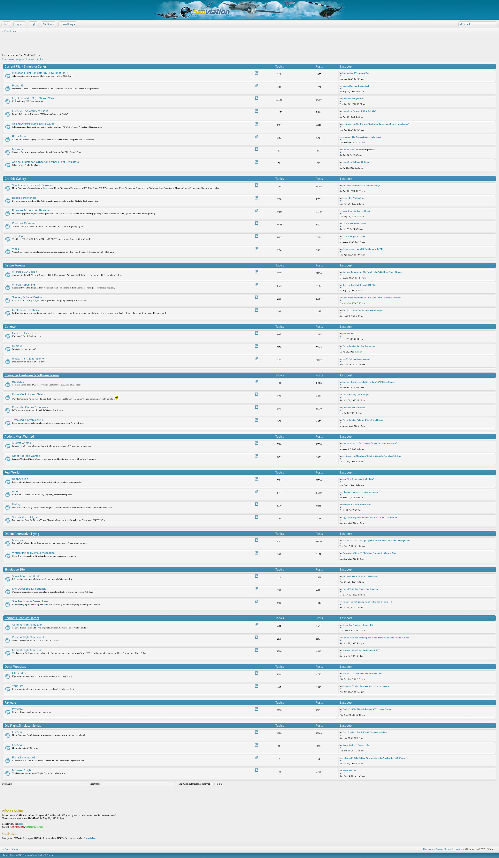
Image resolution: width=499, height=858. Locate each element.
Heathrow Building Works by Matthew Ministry (378, 456)
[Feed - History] (256, 504)
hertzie (345, 198)
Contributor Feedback (25, 310)
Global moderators (34, 826)
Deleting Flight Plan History (370, 420)
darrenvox (347, 249)
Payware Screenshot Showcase (31, 210)
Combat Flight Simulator (27, 624)
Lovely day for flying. (360, 211)
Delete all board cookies (448, 849)
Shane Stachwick (350, 745)
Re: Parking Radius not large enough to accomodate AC (382, 124)
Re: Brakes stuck (361, 86)
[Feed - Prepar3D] (256, 85)
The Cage (18, 236)
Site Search (48, 24)
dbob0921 (347, 310)
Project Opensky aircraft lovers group (370, 686)
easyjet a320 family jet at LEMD (367, 249)
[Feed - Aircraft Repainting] (256, 284)
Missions (17, 149)
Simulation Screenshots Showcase (33, 185)
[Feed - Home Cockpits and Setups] (256, 394)
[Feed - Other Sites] (256, 673)
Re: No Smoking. (357, 198)
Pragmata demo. (357, 236)
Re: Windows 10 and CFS (361, 625)
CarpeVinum (348, 553)
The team (428, 849)
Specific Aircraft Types (25, 517)
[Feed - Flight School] (256, 136)
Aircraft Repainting (23, 284)
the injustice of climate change (366, 185)
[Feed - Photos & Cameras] (256, 223)
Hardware (18, 381)
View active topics (34, 59)
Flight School (20, 136)
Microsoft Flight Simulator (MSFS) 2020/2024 (40, 72)
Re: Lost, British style (361, 504)
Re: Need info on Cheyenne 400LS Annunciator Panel (375, 297)
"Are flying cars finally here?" (361, 479)
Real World (11, 472)
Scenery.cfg (363, 745)
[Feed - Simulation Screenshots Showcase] (256, 185)
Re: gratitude (358, 98)
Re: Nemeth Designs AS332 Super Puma (372, 709)
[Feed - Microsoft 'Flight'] (256, 770)
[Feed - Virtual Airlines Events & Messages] (256, 552)
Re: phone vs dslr (358, 223)
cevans (345, 394)
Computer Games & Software (30, 407)
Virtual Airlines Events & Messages (33, 552)
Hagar (345, 625)
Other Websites (15, 666)
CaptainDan (347, 86)
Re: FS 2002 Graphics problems (372, 732)
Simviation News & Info (26, 576)
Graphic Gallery (15, 179)
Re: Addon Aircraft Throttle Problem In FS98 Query (380, 758)
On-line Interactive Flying (21, 534)
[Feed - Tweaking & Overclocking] (256, 420)
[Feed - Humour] (256, 346)
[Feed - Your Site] (256, 686)
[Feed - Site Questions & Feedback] (256, 588)
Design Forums (14, 265)
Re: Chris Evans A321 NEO (363, 285)
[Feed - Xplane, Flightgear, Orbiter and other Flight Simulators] (256, 162)
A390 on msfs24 (361, 73)
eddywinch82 (348, 758)
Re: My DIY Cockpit (359, 394)
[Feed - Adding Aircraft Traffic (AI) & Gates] (256, 123)
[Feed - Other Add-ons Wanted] (256, 455)
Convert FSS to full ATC (364, 111)
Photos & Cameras (23, 223)
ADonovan (347, 540)
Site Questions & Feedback (29, 588)
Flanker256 (347, 709)
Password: (95, 783)
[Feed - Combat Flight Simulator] (256, 624)
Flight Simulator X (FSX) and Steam (34, 98)
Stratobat (346, 272)
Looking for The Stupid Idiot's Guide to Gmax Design (376, 272)
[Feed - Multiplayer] (256, 540)
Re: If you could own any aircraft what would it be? (373, 517)
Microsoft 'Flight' (22, 770)
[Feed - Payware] (256, 709)
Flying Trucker (349, 346)
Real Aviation (20, 478)
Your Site (17, 685)
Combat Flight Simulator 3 (28, 650)
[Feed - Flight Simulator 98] (256, 757)
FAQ (6, 24)
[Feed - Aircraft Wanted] (256, 443)
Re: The (352, 770)
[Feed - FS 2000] (256, 745)
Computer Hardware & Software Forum (31, 375)
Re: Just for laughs (366, 346)
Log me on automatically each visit (195, 783)
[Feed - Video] (256, 248)
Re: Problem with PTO (369, 650)
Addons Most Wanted (19, 436)
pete (344, 333)
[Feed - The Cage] (256, 236)
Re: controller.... (359, 407)
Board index (11, 31)
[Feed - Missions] (256, 149)
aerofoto (346, 673)
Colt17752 (347, 359)
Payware (10, 702)
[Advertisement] (249, 43)
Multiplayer (19, 540)
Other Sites (19, 673)
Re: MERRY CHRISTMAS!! (365, 576)
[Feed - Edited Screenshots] (256, 197)
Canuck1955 (348, 149)
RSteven (346, 285)
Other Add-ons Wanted (26, 455)
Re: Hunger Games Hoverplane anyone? (378, 443)
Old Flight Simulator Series (22, 725)
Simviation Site (14, 569)
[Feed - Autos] (256, 491)
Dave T (345, 211)
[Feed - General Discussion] (256, 333)
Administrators (17, 826)
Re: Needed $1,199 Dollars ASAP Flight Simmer (372, 382)
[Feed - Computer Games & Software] (256, 407)
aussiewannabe (349, 124)
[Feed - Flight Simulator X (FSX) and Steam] (256, 98)
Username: (7, 783)
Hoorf (345, 770)
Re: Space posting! (361, 359)
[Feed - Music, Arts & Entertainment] (256, 358)
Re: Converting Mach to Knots (366, 137)
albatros (22, 823)
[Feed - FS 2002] (256, 732)
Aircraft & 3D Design (24, 271)
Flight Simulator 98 (23, 757)
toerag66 (346, 504)
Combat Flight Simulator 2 (28, 637)
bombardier (347, 73)
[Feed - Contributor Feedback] (256, 310)
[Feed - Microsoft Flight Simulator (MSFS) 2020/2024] (256, 73)
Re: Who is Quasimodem (366, 589)
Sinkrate (346, 382)
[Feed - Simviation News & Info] (256, 576)
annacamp (347, 137)
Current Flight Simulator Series (25, 66)
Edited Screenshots (24, 197)
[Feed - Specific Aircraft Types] (256, 517)
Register (19, 24)
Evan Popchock (349, 732)
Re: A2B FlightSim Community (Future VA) (375, 553)
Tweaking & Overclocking (27, 419)
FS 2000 (17, 744)
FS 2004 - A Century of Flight (30, 110)
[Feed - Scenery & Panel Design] (256, 297)
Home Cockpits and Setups (29, 394)
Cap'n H (346, 297)
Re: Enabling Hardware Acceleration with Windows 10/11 (382, 637)
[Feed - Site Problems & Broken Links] (256, 601)
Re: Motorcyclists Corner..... (365, 492)
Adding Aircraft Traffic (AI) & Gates (33, 123)
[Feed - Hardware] (256, 381)
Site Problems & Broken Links (30, 601)
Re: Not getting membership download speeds (371, 602)
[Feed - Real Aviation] (256, 479)
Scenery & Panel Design (27, 297)
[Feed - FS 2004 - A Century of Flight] (256, 111)
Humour (17, 345)
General (10, 326)
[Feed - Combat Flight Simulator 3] (256, 650)
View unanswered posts (13, 59)
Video (15, 248)
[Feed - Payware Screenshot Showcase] (256, 210)
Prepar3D (18, 85)
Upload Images (68, 24)
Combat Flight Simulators (21, 618)
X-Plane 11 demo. (361, 162)
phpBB (17, 855)
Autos (15, 491)
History (16, 504)
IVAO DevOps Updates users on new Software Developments (381, 540)
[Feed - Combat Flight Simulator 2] (256, 637)
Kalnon (345, 602)
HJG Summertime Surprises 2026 (366, 673)
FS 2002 (17, 731)
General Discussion (24, 333)
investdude (347, 111)
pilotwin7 (346, 98)
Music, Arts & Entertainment (29, 358)
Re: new (350, 333)
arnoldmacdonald (350, 443)
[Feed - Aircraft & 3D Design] (256, 271)
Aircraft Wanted (21, 442)
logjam (345, 517)
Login (33, 24)
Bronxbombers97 (350, 650)
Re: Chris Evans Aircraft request (367, 310)
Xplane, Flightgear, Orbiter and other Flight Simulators (45, 161)
